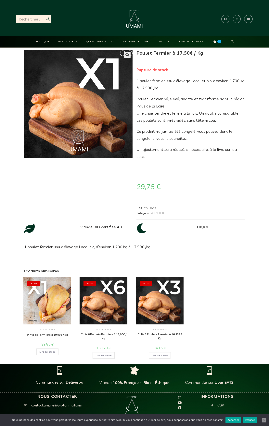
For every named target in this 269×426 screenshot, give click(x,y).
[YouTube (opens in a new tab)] (248, 19)
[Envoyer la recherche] (47, 19)
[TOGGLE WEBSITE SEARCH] (232, 42)
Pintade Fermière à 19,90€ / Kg (47, 334)
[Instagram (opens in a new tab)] (237, 19)
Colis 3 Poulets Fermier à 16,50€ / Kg (159, 336)
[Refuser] (264, 420)
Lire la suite (47, 351)
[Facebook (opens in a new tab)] (225, 19)
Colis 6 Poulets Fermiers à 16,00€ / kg (103, 336)
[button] (127, 55)
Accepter (233, 419)
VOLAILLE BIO (159, 213)
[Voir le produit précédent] (122, 53)
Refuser (250, 419)
